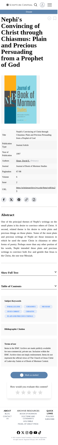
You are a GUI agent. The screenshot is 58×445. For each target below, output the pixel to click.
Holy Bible (28, 421)
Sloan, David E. (23, 161)
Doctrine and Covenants (28, 417)
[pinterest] (19, 199)
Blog (7, 414)
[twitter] (11, 199)
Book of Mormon (28, 414)
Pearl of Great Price (28, 424)
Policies (50, 416)
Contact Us (7, 417)
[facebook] (3, 199)
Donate (29, 12)
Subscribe (49, 419)
